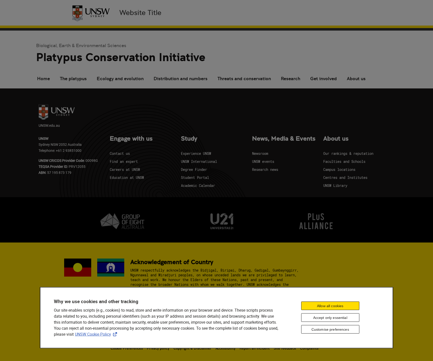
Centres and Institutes (345, 177)
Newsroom (260, 153)
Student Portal (195, 177)
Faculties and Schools (344, 161)
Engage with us (131, 139)
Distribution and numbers (180, 78)
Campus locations (339, 169)
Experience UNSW (196, 153)
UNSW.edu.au (49, 125)
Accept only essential (330, 318)
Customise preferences (330, 329)
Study (189, 139)
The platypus (73, 78)
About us (356, 78)
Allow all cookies (330, 306)
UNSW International (199, 161)
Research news (265, 169)
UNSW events (263, 161)
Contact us (120, 153)
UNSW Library (335, 185)
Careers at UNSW (125, 169)
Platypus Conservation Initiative (120, 57)
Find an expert (124, 161)
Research (290, 78)
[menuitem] (43, 79)
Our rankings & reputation (348, 153)
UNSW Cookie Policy (97, 334)
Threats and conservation (244, 78)
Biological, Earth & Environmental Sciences (81, 45)
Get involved (323, 78)
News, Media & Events (283, 139)
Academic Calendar (198, 185)
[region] (216, 317)
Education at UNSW (127, 177)
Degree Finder (194, 169)
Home (43, 78)
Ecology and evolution (120, 78)
